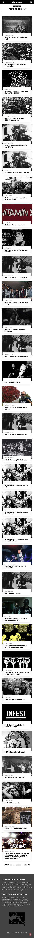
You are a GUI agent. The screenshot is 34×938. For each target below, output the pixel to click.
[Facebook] (8, 933)
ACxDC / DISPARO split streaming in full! (16, 357)
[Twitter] (10, 933)
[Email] (26, 933)
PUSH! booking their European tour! (15, 700)
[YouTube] (15, 933)
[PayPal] (23, 933)
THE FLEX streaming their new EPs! (14, 777)
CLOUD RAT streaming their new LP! (15, 752)
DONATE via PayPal (7, 894)
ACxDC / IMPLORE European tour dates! (16, 434)
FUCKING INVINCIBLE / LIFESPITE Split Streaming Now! (15, 65)
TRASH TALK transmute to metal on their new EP (16, 38)
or (13, 894)
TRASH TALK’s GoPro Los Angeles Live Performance (15, 330)
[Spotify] (21, 933)
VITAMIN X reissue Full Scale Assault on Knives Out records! (16, 198)
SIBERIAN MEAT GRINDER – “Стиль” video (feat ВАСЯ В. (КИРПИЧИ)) (16, 92)
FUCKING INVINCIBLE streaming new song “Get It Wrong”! (16, 513)
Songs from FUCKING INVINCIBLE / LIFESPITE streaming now (14, 119)
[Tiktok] (18, 933)
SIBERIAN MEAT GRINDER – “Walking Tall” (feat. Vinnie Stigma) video (16, 619)
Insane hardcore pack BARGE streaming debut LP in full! (16, 146)
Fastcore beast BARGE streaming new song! (17, 172)
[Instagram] (13, 933)
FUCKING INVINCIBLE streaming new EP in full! (16, 486)
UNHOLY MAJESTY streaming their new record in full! (15, 567)
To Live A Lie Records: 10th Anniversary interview (16, 408)
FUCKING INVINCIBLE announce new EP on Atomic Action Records (16, 540)
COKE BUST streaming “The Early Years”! (16, 460)
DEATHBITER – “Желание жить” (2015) (16, 828)
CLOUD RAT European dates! (12, 803)
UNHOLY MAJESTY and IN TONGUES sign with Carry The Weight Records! (17, 673)
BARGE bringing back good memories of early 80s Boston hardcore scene (16, 646)
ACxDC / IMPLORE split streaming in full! (16, 277)
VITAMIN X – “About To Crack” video (15, 225)
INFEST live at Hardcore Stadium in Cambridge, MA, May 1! (14, 726)
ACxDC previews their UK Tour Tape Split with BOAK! (16, 251)
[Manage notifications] (30, 934)
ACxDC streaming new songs (13, 382)
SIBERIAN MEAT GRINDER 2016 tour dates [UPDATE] (16, 303)
